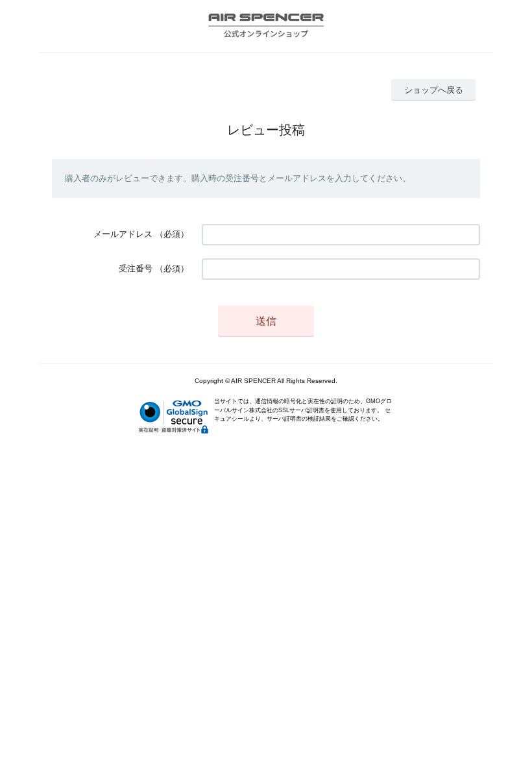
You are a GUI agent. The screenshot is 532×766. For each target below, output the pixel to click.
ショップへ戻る (433, 90)
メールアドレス (122, 234)
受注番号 (135, 268)
